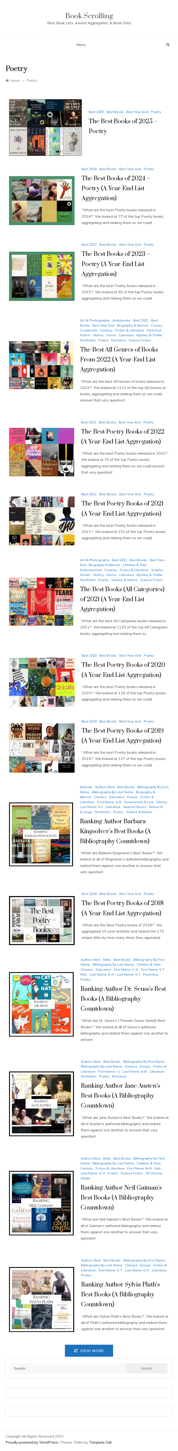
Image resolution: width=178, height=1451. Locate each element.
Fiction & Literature (129, 330)
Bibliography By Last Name (112, 792)
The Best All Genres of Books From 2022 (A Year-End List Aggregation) (119, 359)
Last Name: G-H (102, 974)
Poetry (156, 112)
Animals (86, 787)
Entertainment (91, 570)
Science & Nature (124, 580)
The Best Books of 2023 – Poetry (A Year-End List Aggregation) (116, 264)
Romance (118, 340)
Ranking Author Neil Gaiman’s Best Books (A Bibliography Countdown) (121, 1198)
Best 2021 (89, 494)
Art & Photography (94, 320)
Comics (156, 325)
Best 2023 (89, 244)
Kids (84, 974)
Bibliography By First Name (144, 1061)
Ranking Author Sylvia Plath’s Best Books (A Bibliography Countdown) (120, 1294)
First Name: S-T (153, 969)
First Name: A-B (109, 802)
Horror (111, 335)
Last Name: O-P (137, 1270)
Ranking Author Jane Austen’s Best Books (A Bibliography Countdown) (120, 1096)
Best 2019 (89, 721)
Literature (126, 335)
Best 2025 (96, 112)
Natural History (134, 807)
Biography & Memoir (132, 325)
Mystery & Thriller (149, 335)
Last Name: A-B (135, 1071)
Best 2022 (140, 320)
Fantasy (106, 330)
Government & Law (139, 802)
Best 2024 (89, 169)
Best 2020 (89, 655)
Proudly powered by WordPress (32, 1442)
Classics (100, 797)
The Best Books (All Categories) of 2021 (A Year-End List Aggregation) (122, 599)
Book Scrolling (89, 16)
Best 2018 (89, 894)
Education (116, 797)
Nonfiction (88, 340)
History (98, 335)
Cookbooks (89, 330)
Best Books (115, 112)
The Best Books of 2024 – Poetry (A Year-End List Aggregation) (116, 188)
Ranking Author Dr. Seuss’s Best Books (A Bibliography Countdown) (123, 999)
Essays (132, 797)
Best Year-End (137, 112)
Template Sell (100, 1442)
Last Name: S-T (128, 974)
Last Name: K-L (91, 807)
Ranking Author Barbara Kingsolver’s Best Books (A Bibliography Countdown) (115, 831)
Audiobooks (121, 320)
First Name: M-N (139, 1168)
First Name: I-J (109, 1071)
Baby (107, 960)
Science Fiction (140, 340)
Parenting (150, 974)
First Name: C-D (126, 969)
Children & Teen (135, 565)
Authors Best (105, 787)
